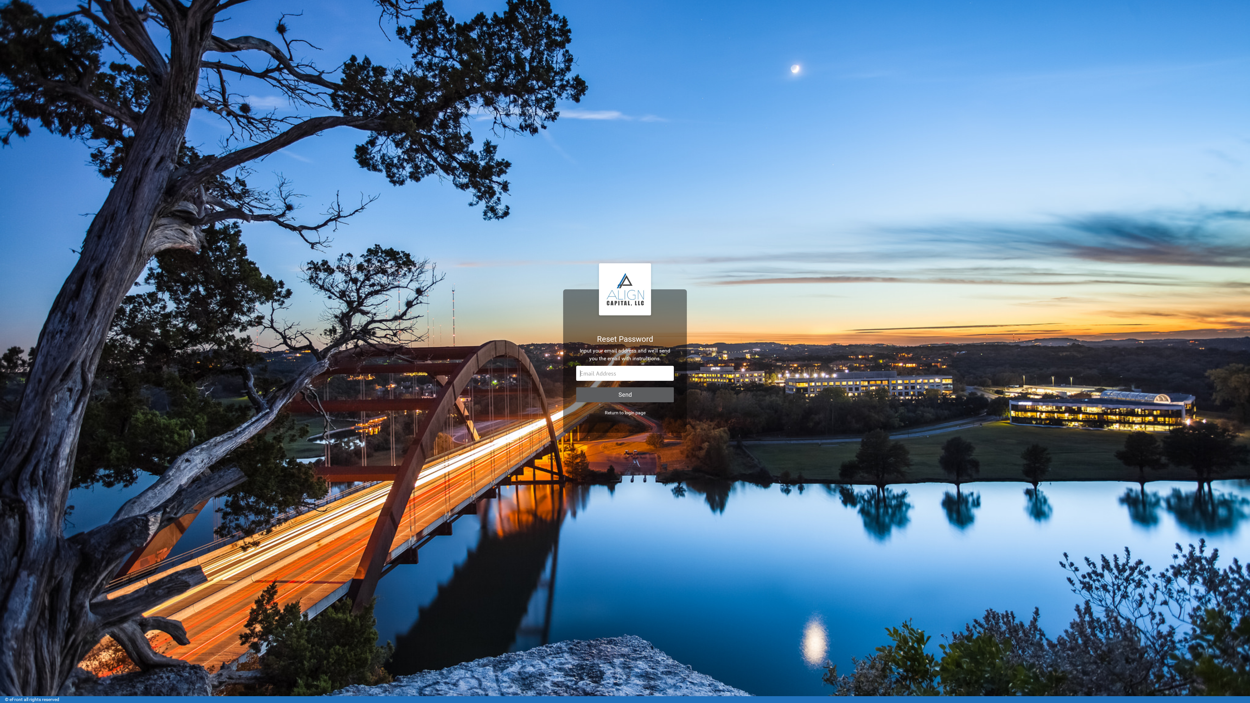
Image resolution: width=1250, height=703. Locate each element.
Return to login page (625, 412)
